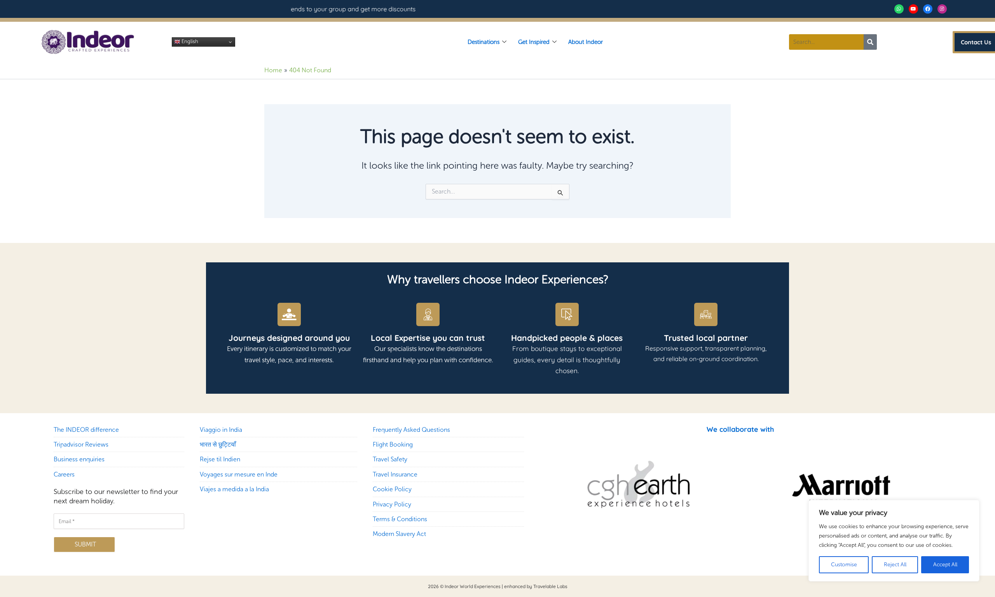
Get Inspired (534, 41)
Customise (844, 564)
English (189, 41)
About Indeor (585, 41)
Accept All (945, 564)
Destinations (483, 41)
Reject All (895, 564)
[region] (893, 540)
